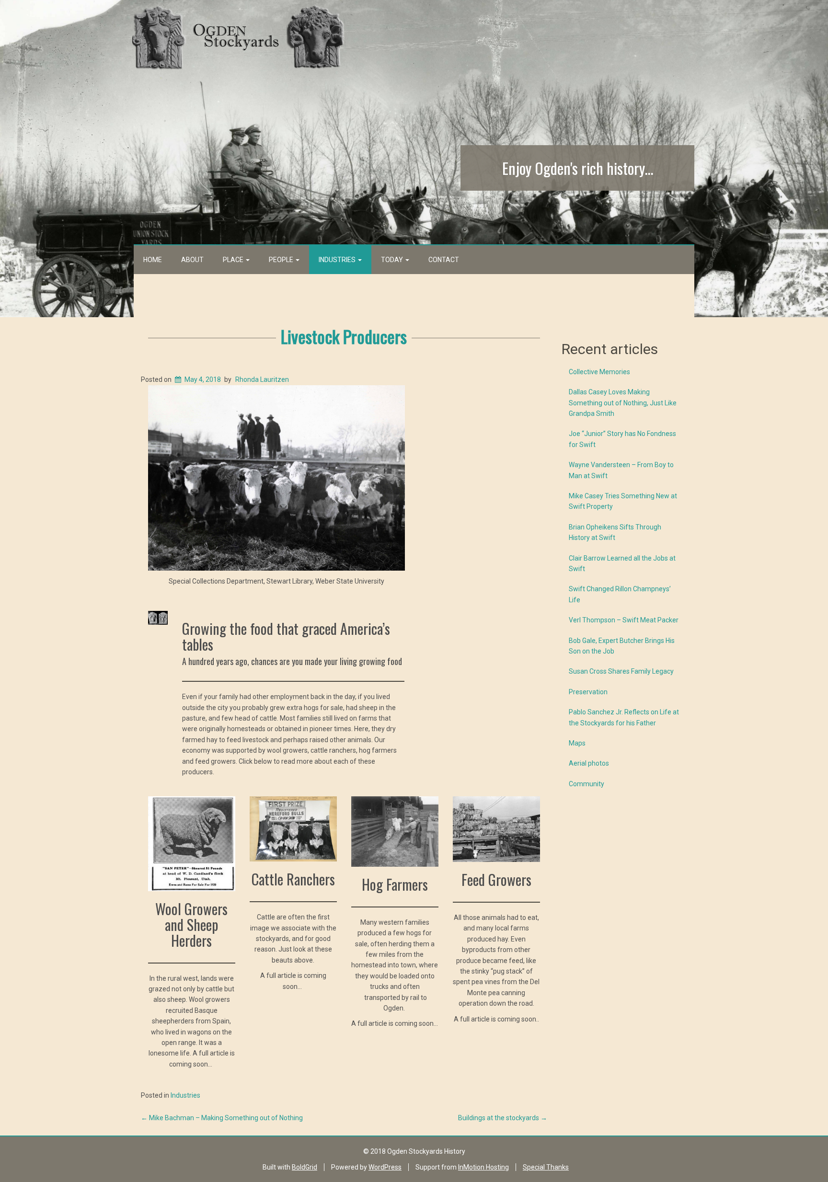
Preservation (588, 692)
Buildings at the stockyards (502, 1118)
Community (586, 784)
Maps (577, 743)
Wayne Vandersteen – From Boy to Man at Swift (621, 470)
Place (234, 260)
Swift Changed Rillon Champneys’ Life (620, 594)
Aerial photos (589, 763)
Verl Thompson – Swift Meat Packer (623, 620)
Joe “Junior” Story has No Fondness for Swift (622, 439)
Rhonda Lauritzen (262, 379)
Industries (338, 260)
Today (392, 260)
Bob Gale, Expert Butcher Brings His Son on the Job (622, 646)
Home (152, 260)
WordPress (385, 1167)
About (192, 260)
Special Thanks (546, 1167)
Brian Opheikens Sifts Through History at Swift (615, 532)
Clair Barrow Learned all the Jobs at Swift (622, 563)
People (282, 260)
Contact (443, 260)
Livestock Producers (344, 336)
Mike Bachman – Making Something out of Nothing (222, 1118)
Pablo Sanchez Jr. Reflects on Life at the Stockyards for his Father (624, 717)
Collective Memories (599, 372)
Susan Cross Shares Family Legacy (621, 671)
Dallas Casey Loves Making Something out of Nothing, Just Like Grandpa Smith (623, 402)
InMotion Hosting (483, 1167)
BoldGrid (304, 1167)
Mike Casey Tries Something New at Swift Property (623, 501)
